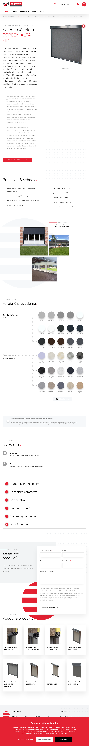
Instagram (78, 4)
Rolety (26, 716)
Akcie (15, 11)
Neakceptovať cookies (44, 739)
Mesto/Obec (66, 561)
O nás (34, 11)
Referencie (24, 11)
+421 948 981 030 (63, 4)
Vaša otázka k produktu (47, 571)
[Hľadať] (84, 4)
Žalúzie (14, 716)
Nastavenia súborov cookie (25, 739)
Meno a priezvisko (46, 551)
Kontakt (42, 11)
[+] (83, 26)
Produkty (7, 11)
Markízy (49, 716)
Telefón (42, 561)
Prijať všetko (63, 739)
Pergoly (37, 716)
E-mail (64, 551)
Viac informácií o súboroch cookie (55, 729)
